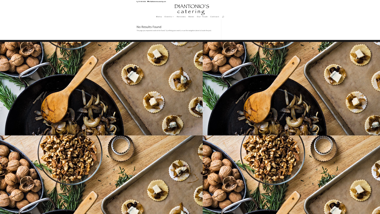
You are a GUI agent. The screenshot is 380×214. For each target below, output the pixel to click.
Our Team (202, 17)
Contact (214, 17)
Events (168, 17)
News (191, 17)
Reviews (181, 17)
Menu (159, 17)
